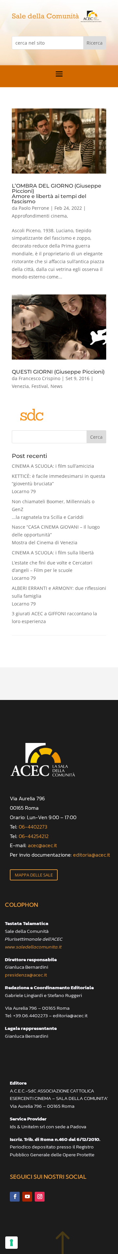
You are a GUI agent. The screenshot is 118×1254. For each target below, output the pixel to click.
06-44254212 (34, 836)
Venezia (20, 386)
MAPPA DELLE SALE (34, 875)
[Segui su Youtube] (27, 1197)
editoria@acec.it (91, 855)
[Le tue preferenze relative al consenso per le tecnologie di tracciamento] (11, 1242)
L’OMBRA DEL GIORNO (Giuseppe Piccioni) (56, 193)
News (56, 386)
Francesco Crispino (39, 378)
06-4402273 (33, 827)
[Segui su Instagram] (40, 1197)
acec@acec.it (42, 845)
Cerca (96, 437)
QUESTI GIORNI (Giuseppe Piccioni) (58, 372)
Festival (39, 386)
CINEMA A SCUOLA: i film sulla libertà (53, 552)
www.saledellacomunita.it (33, 946)
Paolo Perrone (34, 208)
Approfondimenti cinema (39, 216)
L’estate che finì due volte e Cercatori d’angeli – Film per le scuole (52, 570)
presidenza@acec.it (26, 974)
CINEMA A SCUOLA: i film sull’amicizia (53, 466)
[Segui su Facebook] (15, 1197)
